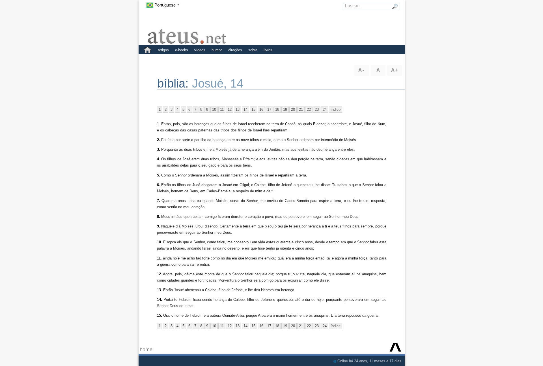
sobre (252, 50)
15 (253, 109)
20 (293, 109)
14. (159, 299)
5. (158, 175)
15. (159, 315)
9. (158, 226)
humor (217, 50)
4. (158, 159)
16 (261, 109)
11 (222, 109)
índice (336, 109)
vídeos (199, 50)
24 (325, 109)
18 (277, 109)
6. (158, 185)
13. (159, 290)
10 (214, 109)
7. (158, 201)
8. (158, 216)
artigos (163, 50)
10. (159, 242)
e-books (181, 50)
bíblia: (174, 83)
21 (301, 109)
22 (309, 109)
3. (158, 149)
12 (230, 109)
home (146, 349)
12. (159, 274)
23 (317, 109)
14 (245, 109)
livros (268, 50)
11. (159, 258)
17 (269, 109)
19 (285, 109)
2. (158, 140)
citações (235, 50)
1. (158, 124)
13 (238, 109)
